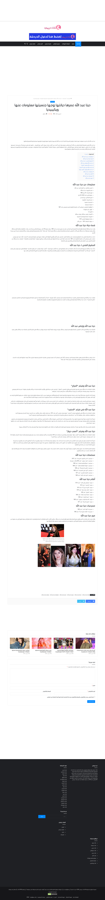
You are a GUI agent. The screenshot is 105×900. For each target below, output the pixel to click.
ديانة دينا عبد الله (78, 594)
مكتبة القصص (93, 860)
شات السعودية (63, 779)
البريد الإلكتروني (91, 691)
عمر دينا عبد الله (63, 594)
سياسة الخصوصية (41, 897)
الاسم (93, 685)
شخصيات (78, 43)
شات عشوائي (93, 850)
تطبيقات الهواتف (66, 43)
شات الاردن (64, 770)
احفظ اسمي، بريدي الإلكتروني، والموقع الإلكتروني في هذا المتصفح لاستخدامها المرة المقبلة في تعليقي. (70, 697)
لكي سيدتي (40, 43)
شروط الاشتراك (69, 897)
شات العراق (64, 777)
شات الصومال (64, 799)
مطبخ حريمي (32, 43)
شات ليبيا (65, 794)
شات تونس (64, 784)
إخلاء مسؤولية (33, 897)
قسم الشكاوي (49, 897)
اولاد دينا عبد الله (86, 594)
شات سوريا (64, 773)
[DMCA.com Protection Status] (52, 894)
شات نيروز (94, 843)
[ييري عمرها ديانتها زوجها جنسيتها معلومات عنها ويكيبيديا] (41, 643)
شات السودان (64, 797)
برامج (73, 43)
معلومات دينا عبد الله (54, 594)
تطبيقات (62, 834)
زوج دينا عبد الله (70, 594)
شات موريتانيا (64, 805)
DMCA (28, 897)
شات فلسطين (64, 772)
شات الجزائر (64, 781)
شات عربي (94, 848)
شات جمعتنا (93, 845)
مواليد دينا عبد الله (45, 594)
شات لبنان (65, 775)
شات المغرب (64, 783)
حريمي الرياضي (56, 43)
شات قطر (65, 786)
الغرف (62, 827)
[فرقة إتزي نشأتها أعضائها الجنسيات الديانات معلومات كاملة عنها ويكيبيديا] (63, 643)
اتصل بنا (55, 897)
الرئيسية (69, 98)
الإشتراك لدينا (75, 897)
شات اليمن (64, 796)
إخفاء (86, 154)
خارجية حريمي (48, 43)
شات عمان (64, 792)
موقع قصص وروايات (91, 858)
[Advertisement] (52, 11)
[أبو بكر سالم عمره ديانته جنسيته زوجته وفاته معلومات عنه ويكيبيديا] (85, 643)
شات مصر (65, 807)
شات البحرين (64, 788)
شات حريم (94, 853)
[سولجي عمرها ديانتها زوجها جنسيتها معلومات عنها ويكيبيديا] (20, 643)
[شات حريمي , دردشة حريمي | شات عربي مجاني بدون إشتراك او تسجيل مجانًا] (52, 27)
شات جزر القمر (64, 801)
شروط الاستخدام (61, 897)
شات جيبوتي (64, 803)
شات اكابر (94, 855)
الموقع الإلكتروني (47, 691)
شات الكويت (64, 790)
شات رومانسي (93, 863)
